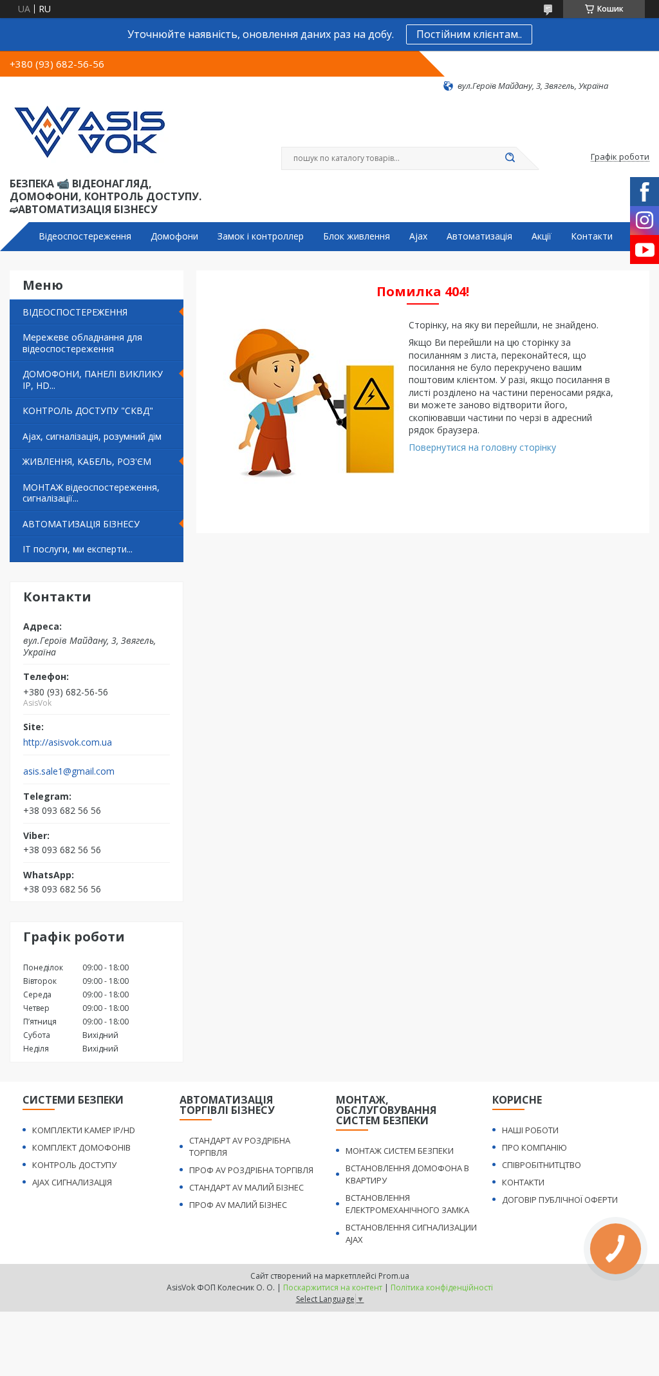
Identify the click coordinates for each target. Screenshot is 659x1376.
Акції (542, 236)
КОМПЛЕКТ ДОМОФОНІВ (81, 1147)
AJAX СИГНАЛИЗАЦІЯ (72, 1182)
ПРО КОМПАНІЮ (534, 1147)
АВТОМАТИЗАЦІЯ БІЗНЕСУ (81, 524)
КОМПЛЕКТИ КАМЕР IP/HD (83, 1130)
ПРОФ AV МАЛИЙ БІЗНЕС (238, 1205)
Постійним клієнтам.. (469, 34)
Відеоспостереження (85, 236)
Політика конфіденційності (442, 1287)
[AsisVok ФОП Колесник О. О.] (89, 133)
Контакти (592, 236)
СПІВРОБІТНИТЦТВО (541, 1165)
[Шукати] (510, 158)
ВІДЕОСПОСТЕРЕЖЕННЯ (75, 312)
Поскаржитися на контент (332, 1287)
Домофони (174, 236)
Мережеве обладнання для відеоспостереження (82, 343)
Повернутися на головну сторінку (482, 447)
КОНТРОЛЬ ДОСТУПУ (74, 1165)
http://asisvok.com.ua (67, 742)
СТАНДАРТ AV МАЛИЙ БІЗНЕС (246, 1187)
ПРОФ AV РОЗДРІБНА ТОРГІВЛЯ (251, 1170)
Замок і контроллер (261, 236)
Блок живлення (356, 236)
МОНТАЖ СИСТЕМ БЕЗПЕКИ (400, 1150)
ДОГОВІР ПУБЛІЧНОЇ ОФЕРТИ (560, 1199)
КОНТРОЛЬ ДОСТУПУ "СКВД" (88, 410)
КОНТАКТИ (523, 1182)
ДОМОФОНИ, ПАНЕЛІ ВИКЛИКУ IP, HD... (93, 379)
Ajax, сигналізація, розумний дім (92, 436)
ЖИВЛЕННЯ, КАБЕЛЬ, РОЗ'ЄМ (87, 461)
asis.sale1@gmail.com (69, 771)
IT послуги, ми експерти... (78, 549)
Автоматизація (479, 236)
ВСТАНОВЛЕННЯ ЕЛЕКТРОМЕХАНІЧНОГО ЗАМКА (407, 1204)
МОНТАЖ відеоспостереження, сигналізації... (91, 493)
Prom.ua (393, 1275)
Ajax (418, 236)
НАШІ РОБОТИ (530, 1130)
